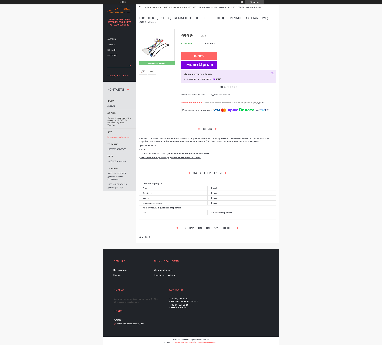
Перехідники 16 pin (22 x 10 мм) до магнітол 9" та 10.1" (172, 7)
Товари (111, 44)
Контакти (112, 50)
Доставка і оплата (163, 270)
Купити (199, 56)
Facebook (112, 55)
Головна (111, 39)
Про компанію (120, 270)
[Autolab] (119, 10)
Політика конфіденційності (206, 342)
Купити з (192, 65)
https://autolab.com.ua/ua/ (119, 137)
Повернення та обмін (164, 275)
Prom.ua (205, 339)
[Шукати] (129, 65)
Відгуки (117, 275)
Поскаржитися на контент (183, 342)
